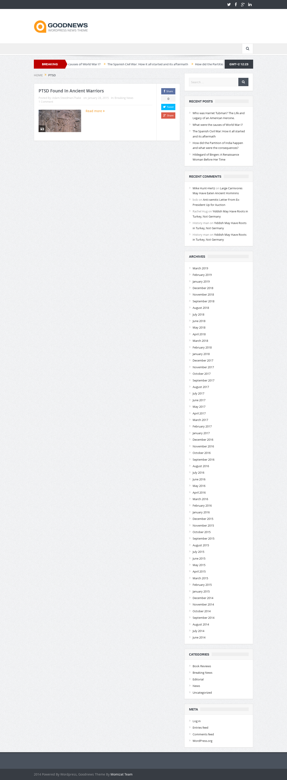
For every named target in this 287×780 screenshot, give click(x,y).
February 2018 (202, 347)
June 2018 (199, 321)
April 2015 (199, 571)
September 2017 (203, 380)
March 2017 (200, 420)
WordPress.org (202, 741)
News (196, 686)
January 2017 (201, 433)
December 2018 (203, 288)
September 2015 (203, 538)
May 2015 (199, 565)
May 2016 (199, 486)
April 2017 (199, 413)
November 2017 (203, 367)
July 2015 (198, 552)
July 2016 (198, 473)
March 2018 (200, 341)
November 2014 (203, 604)
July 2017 (198, 393)
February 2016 (202, 505)
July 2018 (198, 314)
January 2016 (201, 512)
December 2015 (203, 519)
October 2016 (202, 453)
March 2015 (200, 578)
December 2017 (203, 360)
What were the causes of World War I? (218, 125)
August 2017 (201, 387)
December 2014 (203, 598)
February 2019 (202, 275)
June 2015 (199, 558)
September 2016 (203, 460)
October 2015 (202, 532)
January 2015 (201, 591)
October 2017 (202, 374)
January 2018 (201, 354)
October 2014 (202, 611)
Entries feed (200, 728)
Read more (94, 111)
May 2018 (199, 327)
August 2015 (201, 545)
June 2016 (199, 479)
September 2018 (203, 301)
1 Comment (46, 101)
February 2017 (202, 426)
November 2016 (203, 446)
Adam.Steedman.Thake (66, 98)
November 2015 (203, 525)
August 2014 (201, 624)
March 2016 (200, 499)
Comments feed (203, 734)
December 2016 (203, 440)
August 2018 (201, 308)
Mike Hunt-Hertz (204, 188)
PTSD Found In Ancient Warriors (71, 91)
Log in (197, 721)
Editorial (198, 679)
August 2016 (201, 466)
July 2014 (198, 631)
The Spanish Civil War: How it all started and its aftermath (130, 64)
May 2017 (199, 407)
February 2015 (202, 585)
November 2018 (203, 294)
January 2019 (201, 281)
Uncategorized (202, 693)
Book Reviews (202, 666)
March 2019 (200, 268)
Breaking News (124, 98)
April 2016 (199, 492)
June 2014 (199, 637)
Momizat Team (122, 774)
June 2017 (199, 400)
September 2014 (203, 618)
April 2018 (199, 334)
